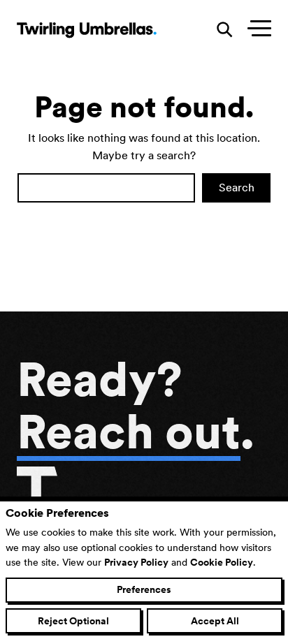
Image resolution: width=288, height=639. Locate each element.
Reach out (128, 431)
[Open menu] (255, 29)
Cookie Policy (221, 562)
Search (236, 187)
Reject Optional (73, 620)
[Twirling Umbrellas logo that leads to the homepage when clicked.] (87, 29)
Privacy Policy (136, 562)
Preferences (144, 589)
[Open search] (225, 30)
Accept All (215, 620)
